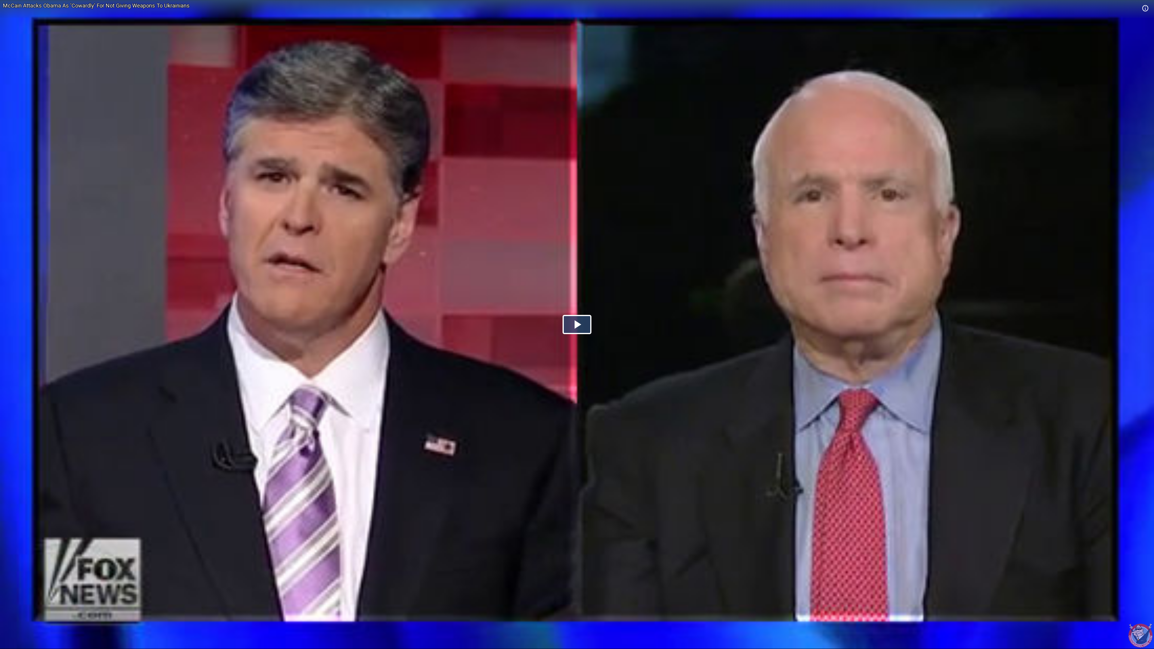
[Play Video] (577, 324)
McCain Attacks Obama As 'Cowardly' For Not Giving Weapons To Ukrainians (96, 5)
